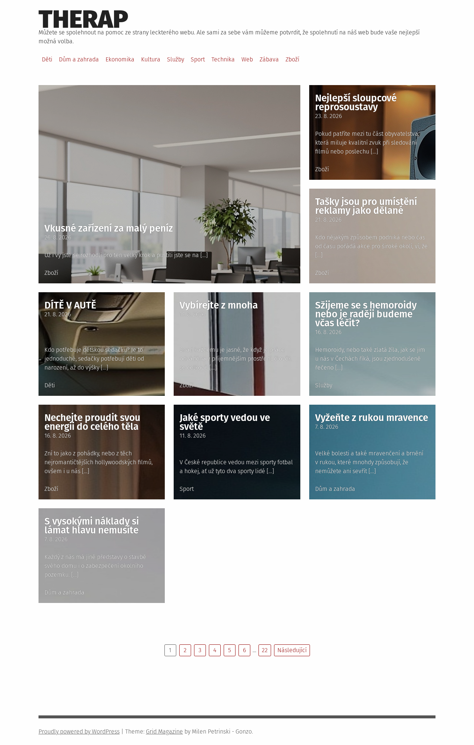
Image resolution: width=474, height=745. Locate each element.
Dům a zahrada (79, 59)
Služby (175, 59)
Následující (292, 650)
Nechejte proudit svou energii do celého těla (92, 422)
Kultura (150, 59)
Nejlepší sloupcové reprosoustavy (356, 102)
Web (247, 59)
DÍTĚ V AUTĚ (70, 305)
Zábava (269, 59)
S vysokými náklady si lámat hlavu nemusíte (91, 526)
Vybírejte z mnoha (219, 305)
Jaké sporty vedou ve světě (225, 422)
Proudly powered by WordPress (79, 731)
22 (265, 650)
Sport (198, 59)
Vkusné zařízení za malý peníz (108, 228)
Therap (83, 19)
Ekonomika (120, 59)
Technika (223, 59)
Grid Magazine (164, 731)
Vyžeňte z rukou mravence (371, 418)
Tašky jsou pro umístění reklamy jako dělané (366, 206)
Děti (47, 59)
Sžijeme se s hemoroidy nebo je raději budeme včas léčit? (366, 314)
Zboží (292, 59)
